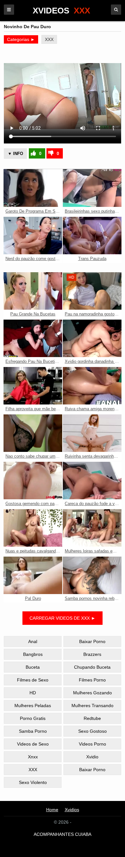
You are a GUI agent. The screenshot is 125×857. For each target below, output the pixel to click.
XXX (49, 39)
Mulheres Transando (92, 705)
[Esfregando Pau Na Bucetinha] (33, 338)
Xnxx (33, 756)
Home (52, 809)
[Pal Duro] (33, 575)
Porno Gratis (33, 718)
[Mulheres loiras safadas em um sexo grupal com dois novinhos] (92, 528)
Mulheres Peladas (32, 705)
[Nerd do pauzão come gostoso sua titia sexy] (33, 235)
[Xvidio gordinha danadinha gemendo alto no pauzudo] (92, 338)
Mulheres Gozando (92, 692)
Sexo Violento (33, 782)
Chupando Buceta (92, 667)
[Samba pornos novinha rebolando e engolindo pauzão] (92, 575)
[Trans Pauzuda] (92, 235)
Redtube (92, 718)
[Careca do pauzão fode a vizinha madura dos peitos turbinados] (92, 480)
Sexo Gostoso (92, 731)
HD (32, 692)
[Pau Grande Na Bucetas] (33, 291)
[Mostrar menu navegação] (9, 9)
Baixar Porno (92, 641)
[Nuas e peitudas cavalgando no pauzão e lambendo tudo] (33, 528)
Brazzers (92, 654)
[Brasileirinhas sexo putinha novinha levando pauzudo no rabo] (92, 188)
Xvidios (72, 809)
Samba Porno (33, 731)
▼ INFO (15, 153)
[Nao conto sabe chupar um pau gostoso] (33, 433)
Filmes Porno (92, 679)
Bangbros (33, 654)
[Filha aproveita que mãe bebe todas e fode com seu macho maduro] (33, 385)
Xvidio (92, 756)
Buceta (33, 667)
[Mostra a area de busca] (116, 9)
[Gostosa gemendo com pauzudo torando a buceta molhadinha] (33, 480)
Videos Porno (92, 744)
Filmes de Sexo (32, 679)
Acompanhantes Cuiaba (62, 834)
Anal (32, 641)
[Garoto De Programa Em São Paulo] (33, 188)
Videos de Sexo (33, 744)
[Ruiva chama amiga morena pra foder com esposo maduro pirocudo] (92, 385)
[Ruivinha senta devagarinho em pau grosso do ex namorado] (92, 433)
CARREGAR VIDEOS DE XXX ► (62, 618)
